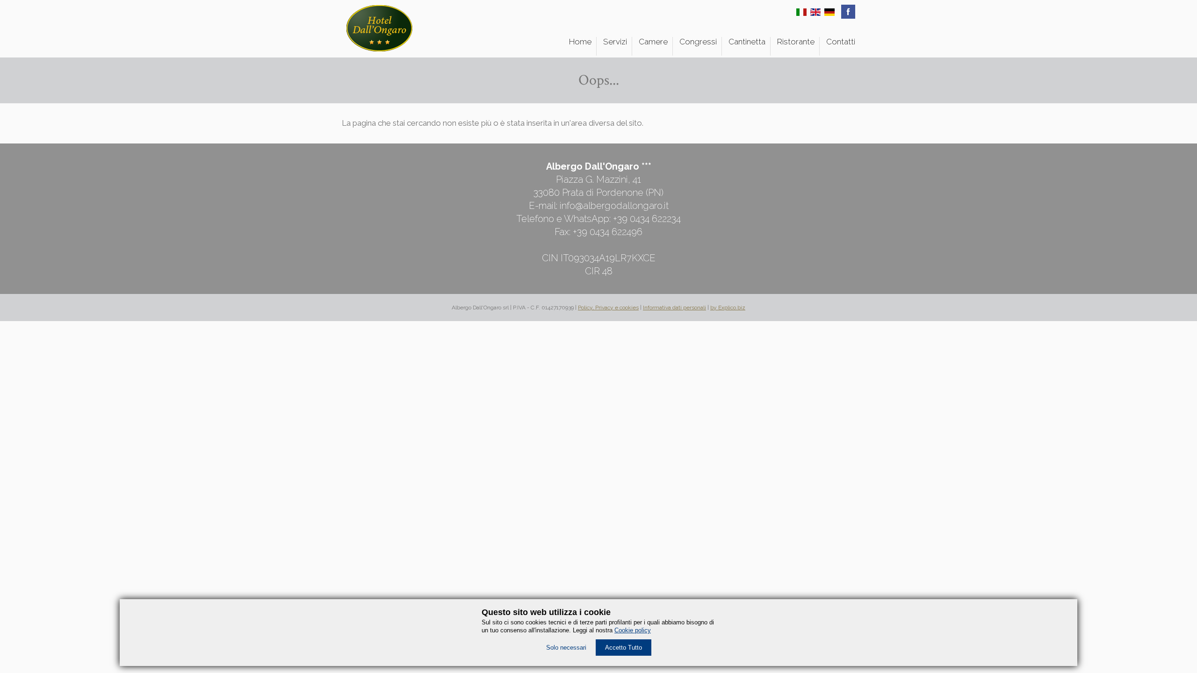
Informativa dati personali (674, 307)
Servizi (615, 41)
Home (580, 41)
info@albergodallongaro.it (614, 205)
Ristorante (796, 41)
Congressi (698, 41)
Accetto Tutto (623, 647)
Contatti (840, 41)
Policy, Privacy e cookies (608, 307)
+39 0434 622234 (647, 218)
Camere (653, 41)
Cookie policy (632, 630)
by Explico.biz (727, 307)
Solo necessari (566, 647)
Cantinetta (746, 41)
